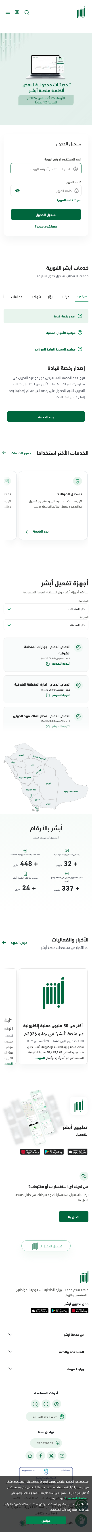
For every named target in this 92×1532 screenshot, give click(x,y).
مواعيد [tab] (82, 295)
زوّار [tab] (50, 296)
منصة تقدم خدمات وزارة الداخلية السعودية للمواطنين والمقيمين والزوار (52, 1292)
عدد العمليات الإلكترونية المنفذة (25, 854)
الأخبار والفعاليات (70, 939)
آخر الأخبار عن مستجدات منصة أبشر (64, 947)
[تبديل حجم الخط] (46, 1404)
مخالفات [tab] (17, 296)
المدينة (84, 616)
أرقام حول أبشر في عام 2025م (46, 837)
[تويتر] (51, 1455)
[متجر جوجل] (54, 1151)
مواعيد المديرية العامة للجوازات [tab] (55, 349)
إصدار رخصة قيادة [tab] (64, 316)
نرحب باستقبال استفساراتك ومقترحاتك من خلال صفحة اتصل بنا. (51, 1197)
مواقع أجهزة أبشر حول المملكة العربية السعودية (55, 592)
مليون (59, 865)
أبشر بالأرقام (46, 827)
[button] (46, 655)
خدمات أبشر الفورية (67, 267)
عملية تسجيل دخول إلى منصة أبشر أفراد (67, 878)
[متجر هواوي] (30, 1151)
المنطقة (83, 601)
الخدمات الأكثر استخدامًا (62, 452)
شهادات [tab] (35, 296)
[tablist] (46, 296)
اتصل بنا (73, 1216)
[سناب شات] (30, 1456)
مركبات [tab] (64, 296)
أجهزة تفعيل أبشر (64, 582)
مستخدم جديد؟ (46, 226)
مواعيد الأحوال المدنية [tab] (60, 332)
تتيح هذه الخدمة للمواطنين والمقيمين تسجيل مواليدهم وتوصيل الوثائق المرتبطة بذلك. (55, 503)
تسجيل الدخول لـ (51, 1246)
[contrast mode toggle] (56, 1404)
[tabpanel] (46, 366)
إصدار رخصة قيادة (66, 367)
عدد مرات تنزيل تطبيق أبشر (25, 878)
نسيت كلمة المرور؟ (69, 200)
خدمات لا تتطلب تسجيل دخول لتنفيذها (62, 275)
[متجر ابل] (77, 1151)
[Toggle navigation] (7, 12)
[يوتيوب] (62, 1456)
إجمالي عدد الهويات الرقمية (66, 854)
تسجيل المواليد (69, 493)
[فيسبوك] (40, 1456)
